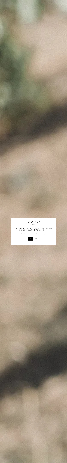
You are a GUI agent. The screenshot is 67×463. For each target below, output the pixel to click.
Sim (31, 239)
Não (36, 239)
